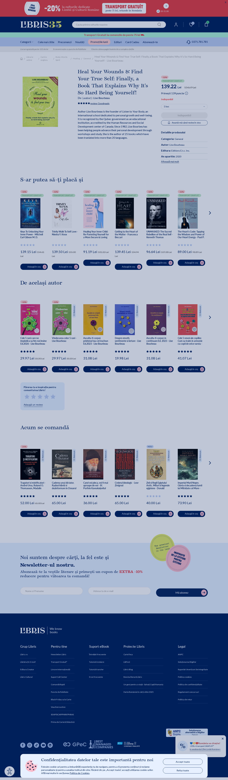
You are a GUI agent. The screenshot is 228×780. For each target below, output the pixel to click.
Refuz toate (183, 770)
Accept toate (183, 761)
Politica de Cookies (79, 773)
